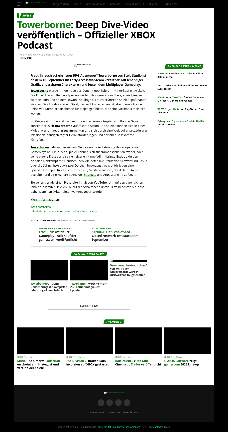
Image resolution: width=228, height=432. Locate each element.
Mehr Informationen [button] (45, 199)
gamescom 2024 (68, 220)
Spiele (77, 4)
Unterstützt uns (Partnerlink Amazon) (119, 426)
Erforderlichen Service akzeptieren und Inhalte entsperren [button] (64, 211)
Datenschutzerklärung (123, 412)
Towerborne (39, 91)
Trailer (153, 4)
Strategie (90, 175)
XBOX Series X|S (134, 4)
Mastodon (158, 426)
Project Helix (61, 4)
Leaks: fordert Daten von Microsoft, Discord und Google (180, 99)
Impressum (97, 412)
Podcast (115, 4)
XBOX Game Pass (95, 4)
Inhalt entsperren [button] (41, 207)
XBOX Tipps (171, 4)
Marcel (28, 57)
